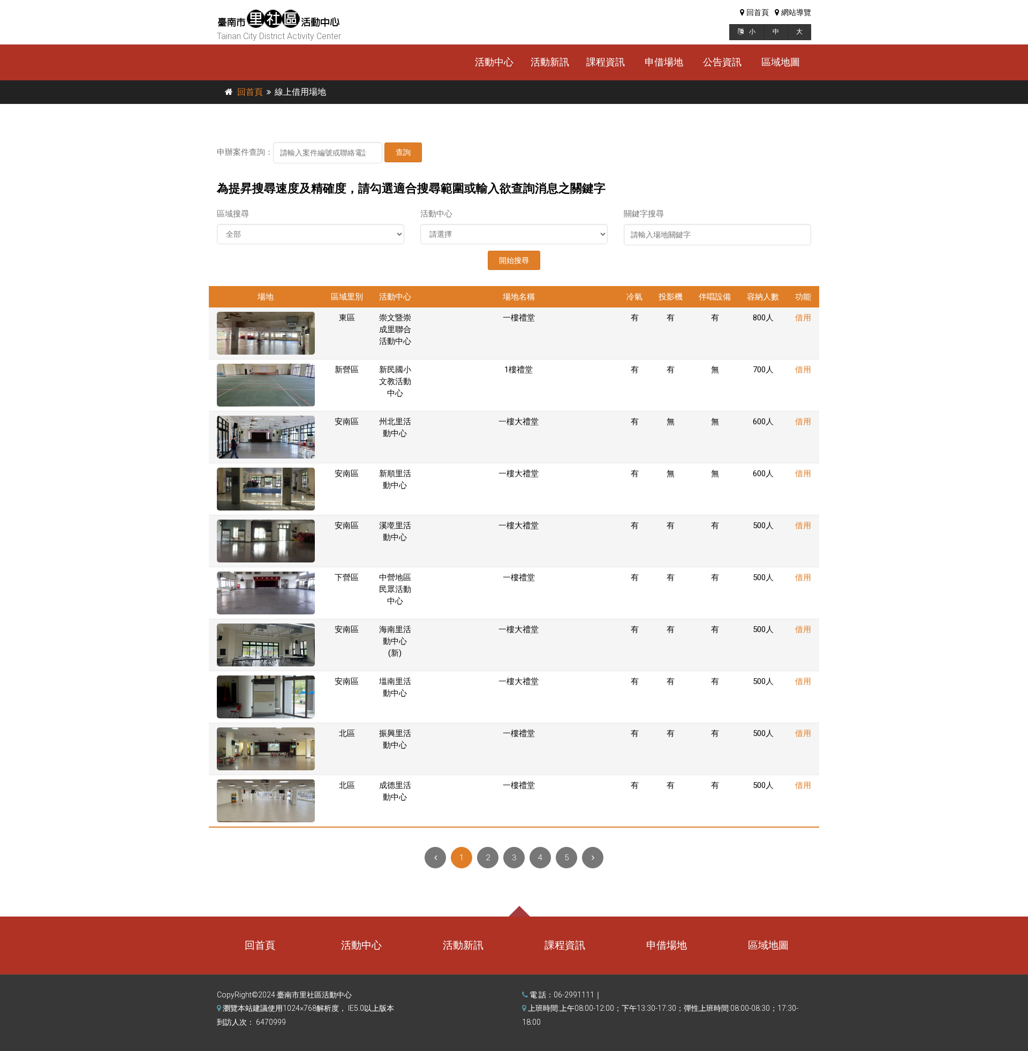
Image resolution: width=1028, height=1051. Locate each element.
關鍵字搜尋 (644, 214)
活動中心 (494, 61)
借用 (803, 317)
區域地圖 (780, 61)
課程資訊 (605, 61)
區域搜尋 (233, 214)
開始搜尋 (514, 260)
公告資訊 (722, 61)
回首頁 (250, 92)
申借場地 (664, 61)
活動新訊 (550, 61)
